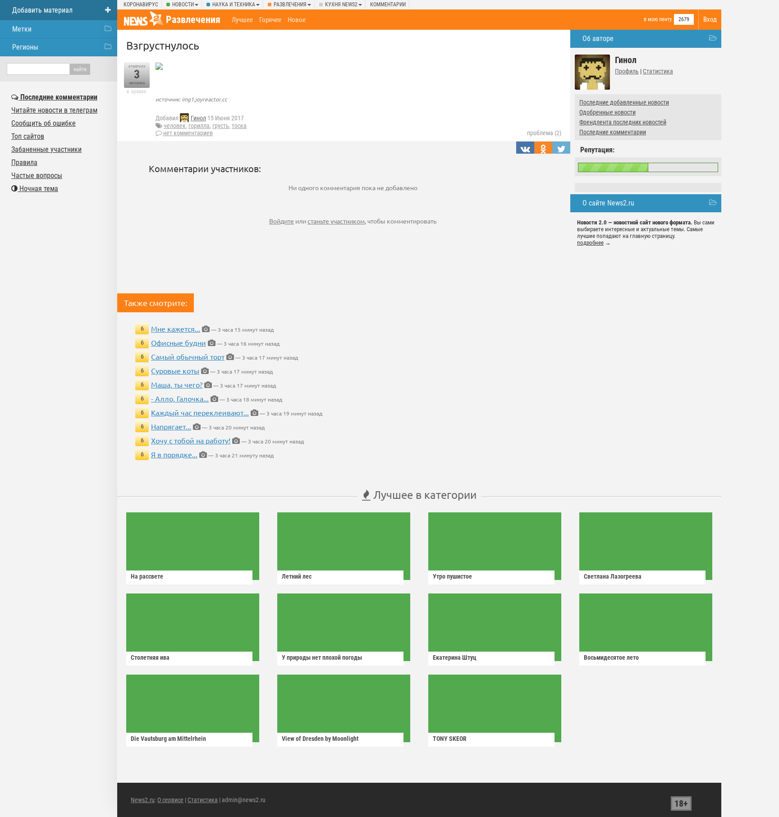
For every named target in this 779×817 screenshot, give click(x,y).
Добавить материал (42, 10)
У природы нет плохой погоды (322, 657)
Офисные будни (178, 342)
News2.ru (143, 799)
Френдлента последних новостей (622, 122)
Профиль (627, 71)
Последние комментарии (612, 132)
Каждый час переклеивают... (200, 412)
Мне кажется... (175, 328)
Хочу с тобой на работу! (190, 440)
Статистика (658, 71)
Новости (183, 4)
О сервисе (170, 799)
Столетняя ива (150, 657)
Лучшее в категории (424, 494)
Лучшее (242, 20)
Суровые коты (175, 370)
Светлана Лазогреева (613, 576)
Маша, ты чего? (176, 384)
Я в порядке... (174, 454)
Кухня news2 (341, 4)
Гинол (198, 118)
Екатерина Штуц (455, 657)
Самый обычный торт (188, 356)
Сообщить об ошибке (43, 123)
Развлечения (290, 4)
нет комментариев (188, 133)
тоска (239, 125)
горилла (199, 125)
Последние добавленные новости (624, 102)
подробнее (590, 242)
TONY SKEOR (450, 738)
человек (175, 125)
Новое (297, 20)
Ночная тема (38, 188)
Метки (22, 29)
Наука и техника (233, 4)
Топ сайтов (27, 136)
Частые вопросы (36, 175)
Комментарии (388, 4)
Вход (710, 19)
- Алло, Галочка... (180, 398)
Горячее (270, 20)
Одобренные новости (607, 112)
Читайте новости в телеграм (54, 110)
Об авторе (598, 38)
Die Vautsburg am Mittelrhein (168, 738)
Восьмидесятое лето (611, 657)
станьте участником (336, 221)
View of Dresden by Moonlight (320, 738)
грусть (220, 125)
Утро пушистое (452, 576)
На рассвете (147, 576)
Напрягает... (171, 426)
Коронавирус (141, 4)
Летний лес (297, 576)
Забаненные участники (46, 149)
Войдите (281, 221)
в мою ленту (658, 19)
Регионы (25, 47)
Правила (24, 162)
